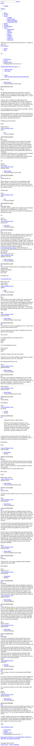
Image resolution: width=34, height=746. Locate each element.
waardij (6, 411)
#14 (2, 509)
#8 (1, 324)
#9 (1, 376)
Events (6, 16)
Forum (5, 23)
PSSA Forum (4, 46)
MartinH (6, 665)
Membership (10, 29)
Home (5, 13)
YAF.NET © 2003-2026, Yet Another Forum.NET (16, 737)
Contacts (9, 37)
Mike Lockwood (8, 259)
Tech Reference (8, 26)
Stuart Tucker (7, 82)
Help (5, 50)
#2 (1, 138)
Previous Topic (8, 69)
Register (6, 6)
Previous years (11, 19)
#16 (2, 582)
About (5, 28)
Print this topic (25, 76)
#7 (1, 296)
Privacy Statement (14, 744)
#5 (1, 231)
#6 (1, 265)
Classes (6, 60)
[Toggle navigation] (1, 10)
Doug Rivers (7, 504)
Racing (9, 34)
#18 (2, 635)
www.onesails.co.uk (6, 278)
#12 (2, 458)
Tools (6, 75)
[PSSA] (3, 8)
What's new (10, 39)
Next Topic (7, 71)
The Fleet (9, 32)
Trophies (9, 35)
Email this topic (8, 76)
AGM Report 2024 (12, 22)
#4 (1, 205)
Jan (5, 132)
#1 (1, 88)
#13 (2, 489)
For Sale (6, 14)
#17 (2, 605)
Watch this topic (16, 76)
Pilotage (6, 25)
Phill (5, 290)
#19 (2, 670)
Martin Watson (8, 370)
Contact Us (10, 38)
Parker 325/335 (8, 62)
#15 (2, 557)
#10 (2, 398)
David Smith (7, 452)
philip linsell (7, 629)
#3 (1, 177)
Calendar (9, 17)
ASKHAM (7, 576)
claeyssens (6, 225)
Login (2, 3)
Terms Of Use (4, 744)
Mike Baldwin (7, 600)
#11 (2, 417)
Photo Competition (12, 20)
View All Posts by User (7, 128)
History (9, 31)
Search (18, 1)
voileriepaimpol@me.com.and (8, 247)
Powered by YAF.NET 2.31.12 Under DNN (12, 737)
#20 (2, 704)
